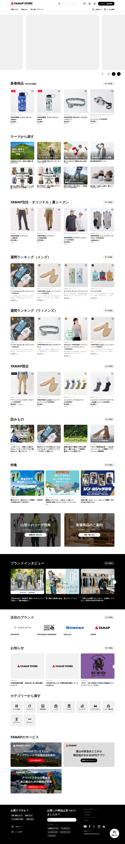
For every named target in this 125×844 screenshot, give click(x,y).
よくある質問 (110, 9)
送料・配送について (17, 815)
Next (114, 484)
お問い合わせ (30, 819)
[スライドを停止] (108, 74)
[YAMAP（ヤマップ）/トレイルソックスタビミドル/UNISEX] (75, 383)
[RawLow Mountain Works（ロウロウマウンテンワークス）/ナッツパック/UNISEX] (102, 101)
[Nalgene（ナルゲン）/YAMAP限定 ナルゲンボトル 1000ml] (22, 101)
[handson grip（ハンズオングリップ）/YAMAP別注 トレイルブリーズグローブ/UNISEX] (102, 219)
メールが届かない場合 (17, 819)
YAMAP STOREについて (90, 809)
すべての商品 (16, 709)
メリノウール (51, 835)
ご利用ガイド (99, 9)
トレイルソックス (52, 832)
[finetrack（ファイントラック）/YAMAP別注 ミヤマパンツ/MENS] (22, 219)
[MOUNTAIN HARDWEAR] (49, 628)
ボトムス (69, 709)
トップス (56, 709)
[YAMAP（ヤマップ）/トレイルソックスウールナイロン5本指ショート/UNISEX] (102, 383)
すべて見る (109, 366)
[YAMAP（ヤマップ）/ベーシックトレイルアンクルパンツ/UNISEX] (22, 383)
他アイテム (29, 722)
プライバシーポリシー (90, 817)
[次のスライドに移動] (119, 74)
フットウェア (82, 709)
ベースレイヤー (65, 828)
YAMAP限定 (43, 709)
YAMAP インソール (53, 828)
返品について (28, 815)
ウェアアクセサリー (95, 709)
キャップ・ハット (65, 832)
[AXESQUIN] (22, 628)
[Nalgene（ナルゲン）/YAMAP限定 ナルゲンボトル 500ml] (49, 101)
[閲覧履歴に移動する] (89, 4)
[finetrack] (75, 628)
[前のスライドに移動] (113, 74)
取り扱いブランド (37, 9)
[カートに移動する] (95, 4)
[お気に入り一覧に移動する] (84, 4)
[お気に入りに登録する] (32, 91)
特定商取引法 (87, 812)
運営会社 (86, 820)
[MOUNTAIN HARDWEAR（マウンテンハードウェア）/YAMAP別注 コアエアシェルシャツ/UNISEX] (75, 219)
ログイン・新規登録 (106, 3)
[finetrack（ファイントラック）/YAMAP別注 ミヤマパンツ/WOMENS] (49, 219)
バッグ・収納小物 (108, 709)
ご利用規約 (87, 815)
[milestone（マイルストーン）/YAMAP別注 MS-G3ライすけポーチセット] (75, 101)
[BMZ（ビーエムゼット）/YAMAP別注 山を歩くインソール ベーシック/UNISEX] (49, 383)
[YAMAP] (102, 628)
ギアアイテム (16, 722)
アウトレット (29, 709)
